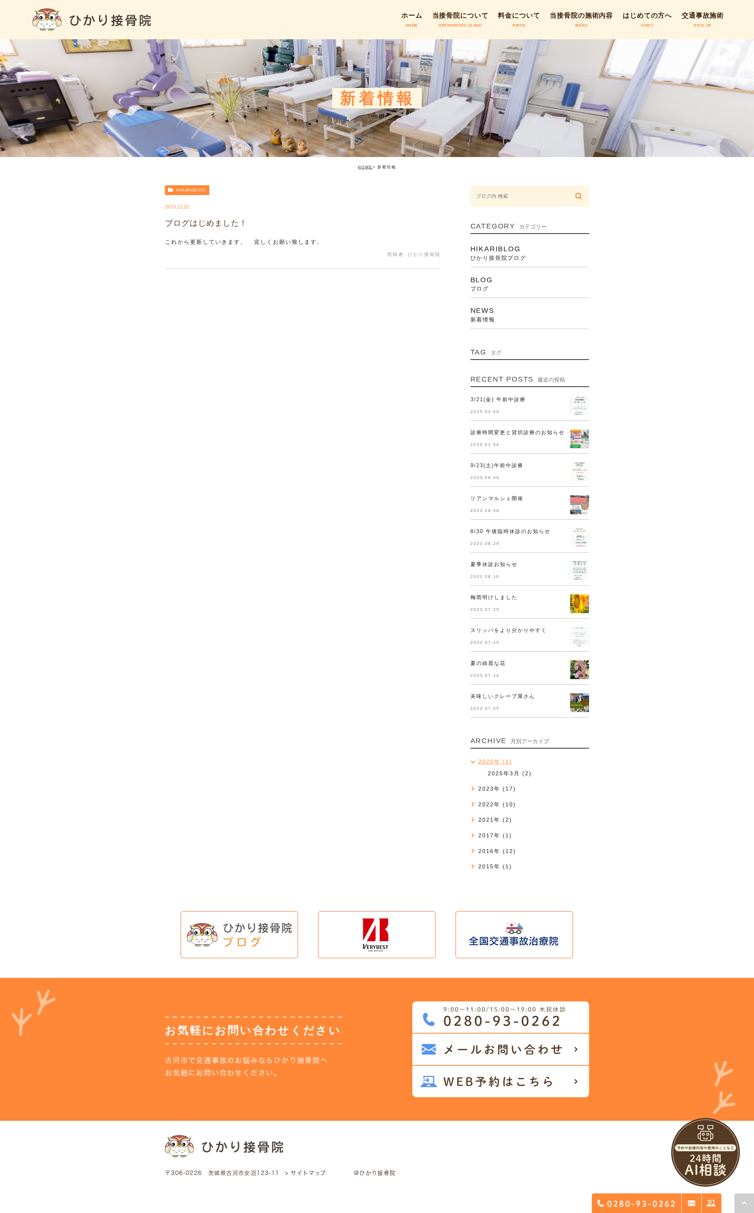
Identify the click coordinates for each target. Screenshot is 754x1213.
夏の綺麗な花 (488, 663)
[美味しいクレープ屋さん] (579, 702)
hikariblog (191, 190)
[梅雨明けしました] (579, 603)
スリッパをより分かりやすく (508, 630)
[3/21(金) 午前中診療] (579, 405)
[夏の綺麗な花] (579, 669)
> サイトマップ (305, 1173)
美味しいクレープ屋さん (502, 696)
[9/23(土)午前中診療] (579, 471)
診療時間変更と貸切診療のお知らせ (517, 432)
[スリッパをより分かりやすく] (579, 636)
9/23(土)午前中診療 (496, 465)
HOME (365, 167)
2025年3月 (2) (510, 773)
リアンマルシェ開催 (496, 498)
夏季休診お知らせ (494, 564)
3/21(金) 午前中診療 (498, 399)
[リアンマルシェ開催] (579, 504)
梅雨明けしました (494, 597)
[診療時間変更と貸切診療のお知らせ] (579, 438)
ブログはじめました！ (206, 223)
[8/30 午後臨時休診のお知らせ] (579, 537)
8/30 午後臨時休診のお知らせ (510, 531)
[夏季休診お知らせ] (579, 570)
